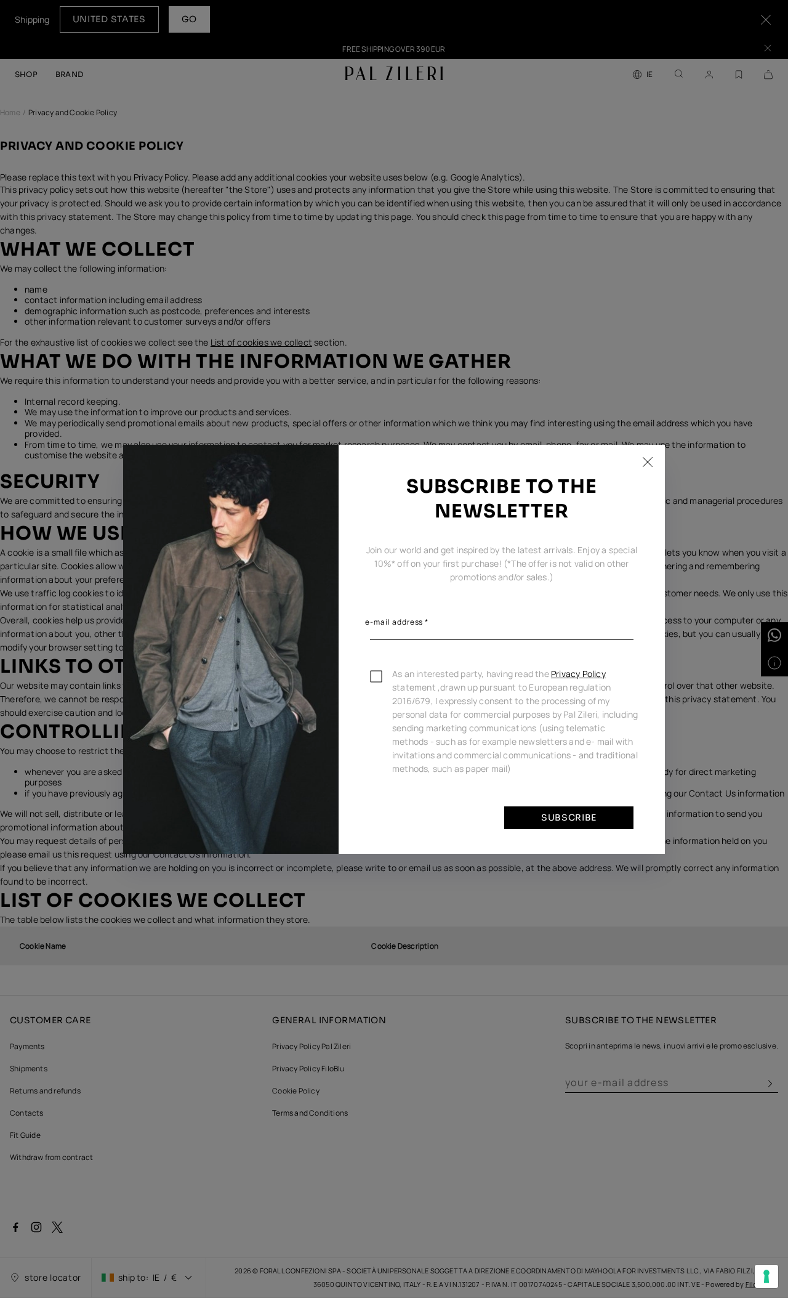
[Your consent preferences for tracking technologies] (766, 1276)
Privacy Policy (578, 673)
